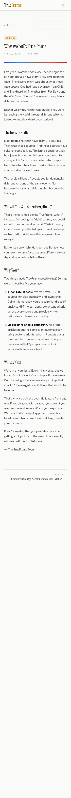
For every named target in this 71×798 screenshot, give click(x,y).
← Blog (8, 25)
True (13, 5)
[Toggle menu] (63, 5)
